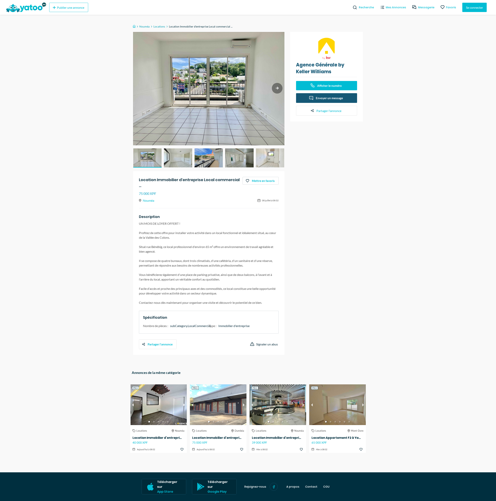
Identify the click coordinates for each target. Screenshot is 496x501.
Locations (159, 26)
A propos (292, 486)
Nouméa (144, 26)
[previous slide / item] (133, 404)
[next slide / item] (277, 88)
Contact (311, 486)
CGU (326, 486)
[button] (147, 158)
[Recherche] (353, 7)
